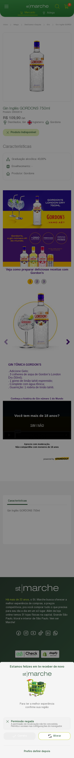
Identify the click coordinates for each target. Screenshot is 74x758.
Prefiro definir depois (37, 751)
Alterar (57, 736)
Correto (22, 736)
